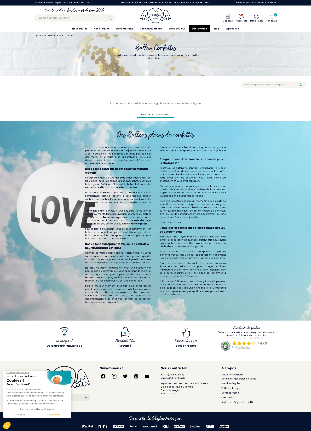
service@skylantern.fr (173, 378)
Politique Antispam (231, 388)
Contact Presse (230, 392)
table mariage (112, 217)
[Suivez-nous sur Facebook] (103, 376)
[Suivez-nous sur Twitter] (125, 376)
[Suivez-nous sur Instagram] (114, 376)
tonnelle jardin (138, 223)
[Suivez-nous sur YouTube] (147, 376)
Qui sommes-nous (232, 374)
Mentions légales (230, 383)
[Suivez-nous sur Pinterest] (136, 376)
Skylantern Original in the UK (237, 402)
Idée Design (228, 397)
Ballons (51, 35)
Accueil (42, 35)
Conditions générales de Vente (238, 378)
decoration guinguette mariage (192, 291)
